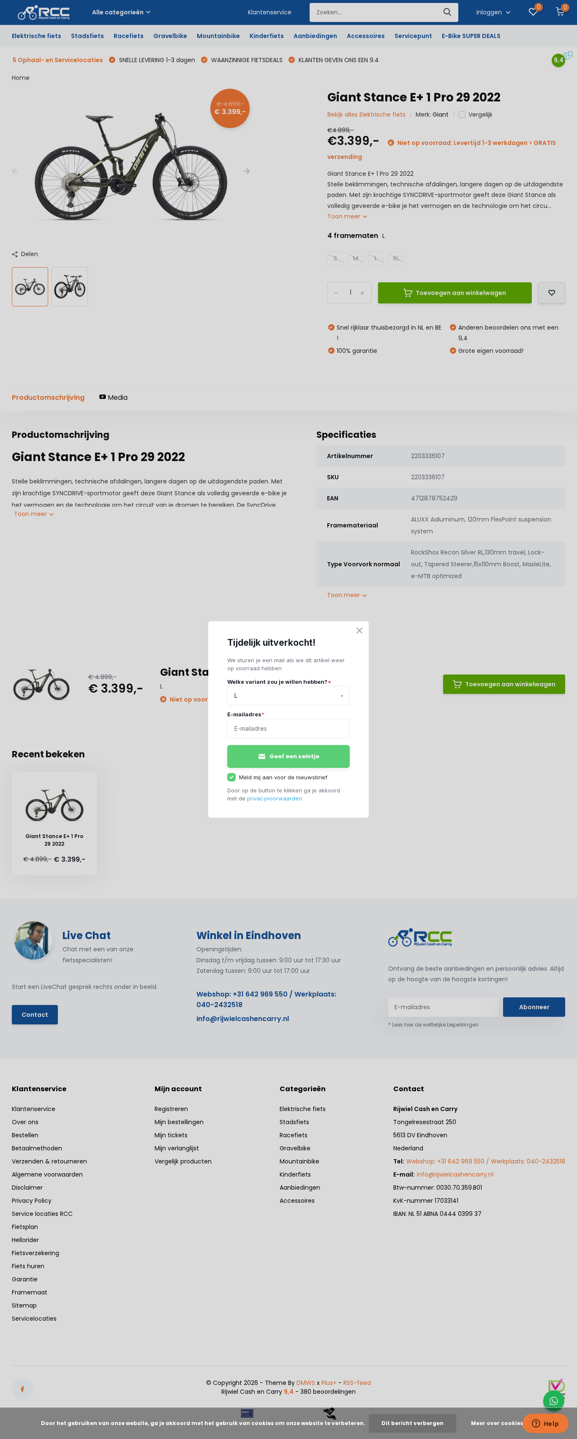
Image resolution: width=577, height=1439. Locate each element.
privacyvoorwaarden (274, 798)
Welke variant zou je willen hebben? (279, 681)
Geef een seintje (294, 756)
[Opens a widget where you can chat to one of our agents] (545, 1424)
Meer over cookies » (499, 1423)
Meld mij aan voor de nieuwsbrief (283, 777)
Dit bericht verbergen (412, 1423)
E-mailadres (245, 714)
